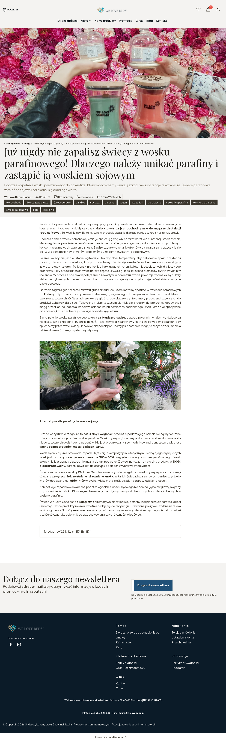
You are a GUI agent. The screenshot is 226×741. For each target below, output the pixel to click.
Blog (26, 143)
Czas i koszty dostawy (130, 668)
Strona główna (12, 143)
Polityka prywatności (185, 663)
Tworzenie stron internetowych (92, 724)
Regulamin (178, 668)
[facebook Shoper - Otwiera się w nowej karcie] (10, 644)
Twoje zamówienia (183, 632)
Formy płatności (126, 663)
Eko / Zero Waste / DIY (108, 197)
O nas (119, 688)
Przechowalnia (181, 642)
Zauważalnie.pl (61, 724)
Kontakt (121, 683)
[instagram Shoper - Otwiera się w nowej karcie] (19, 644)
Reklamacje (123, 642)
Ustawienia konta (183, 637)
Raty (119, 647)
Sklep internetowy (109, 737)
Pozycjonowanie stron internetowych (134, 724)
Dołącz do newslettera (153, 585)
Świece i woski (84, 197)
